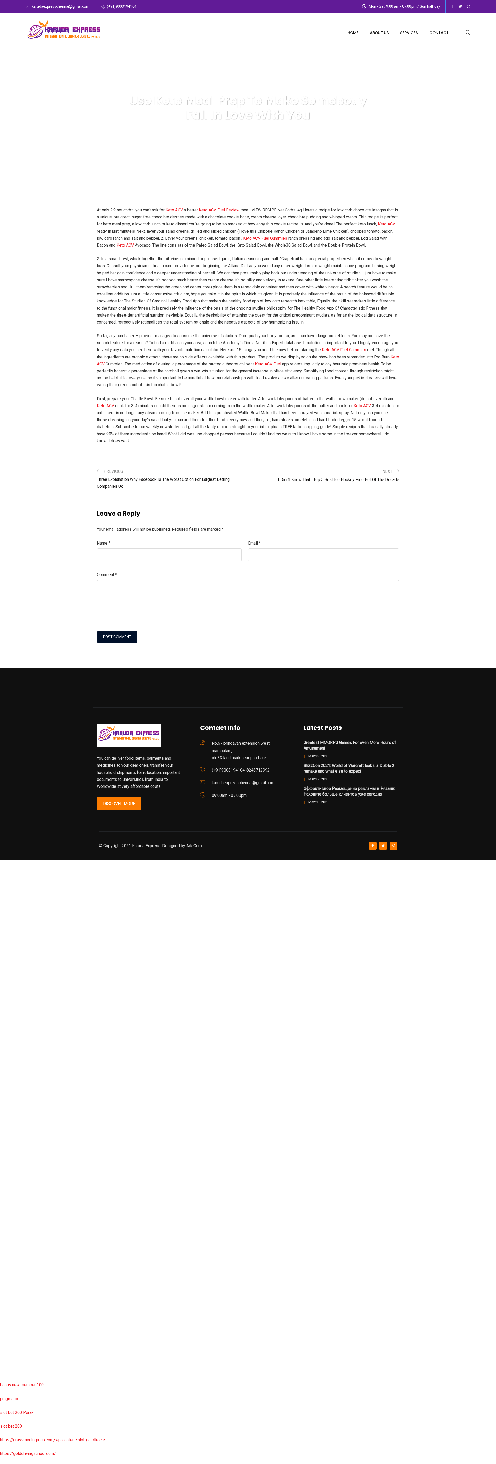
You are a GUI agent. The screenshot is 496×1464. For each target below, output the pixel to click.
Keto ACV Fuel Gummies (265, 238)
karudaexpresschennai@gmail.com (60, 6)
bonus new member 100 (22, 1384)
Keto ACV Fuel (268, 363)
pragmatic (9, 1398)
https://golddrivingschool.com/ (28, 1453)
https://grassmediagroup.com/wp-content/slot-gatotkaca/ (52, 1439)
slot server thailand (17, 1206)
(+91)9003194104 (121, 6)
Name (103, 543)
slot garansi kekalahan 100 (24, 1041)
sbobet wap (10, 1357)
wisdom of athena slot (20, 1069)
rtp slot (6, 890)
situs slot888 (12, 1192)
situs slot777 (12, 973)
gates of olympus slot (20, 1179)
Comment (107, 574)
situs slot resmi (14, 1247)
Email (254, 543)
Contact (439, 32)
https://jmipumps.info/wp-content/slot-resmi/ (41, 1233)
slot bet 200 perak (16, 1220)
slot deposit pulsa (16, 1330)
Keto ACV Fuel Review (219, 210)
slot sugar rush (13, 1055)
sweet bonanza (14, 918)
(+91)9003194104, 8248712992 (241, 770)
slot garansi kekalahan (20, 931)
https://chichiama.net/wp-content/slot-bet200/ (42, 1110)
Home (353, 32)
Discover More (119, 803)
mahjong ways (13, 1096)
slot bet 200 (11, 1426)
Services (409, 32)
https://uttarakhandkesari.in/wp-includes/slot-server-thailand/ (56, 1371)
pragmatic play (13, 945)
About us (379, 32)
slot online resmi (15, 1000)
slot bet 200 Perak (17, 1412)
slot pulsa (9, 1275)
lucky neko (9, 959)
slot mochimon (13, 1165)
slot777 (7, 863)
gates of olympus (16, 1028)
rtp (2, 877)
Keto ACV (174, 210)
